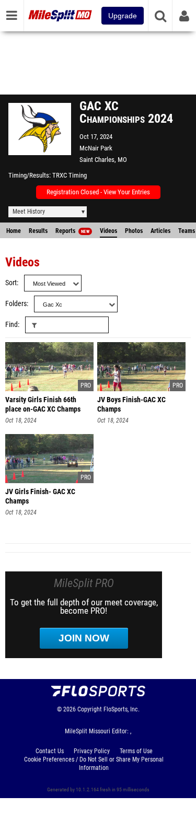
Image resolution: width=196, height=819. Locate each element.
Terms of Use (136, 751)
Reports (72, 231)
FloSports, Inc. (121, 709)
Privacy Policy (92, 751)
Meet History (29, 211)
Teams (186, 231)
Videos (108, 231)
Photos (134, 231)
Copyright (89, 709)
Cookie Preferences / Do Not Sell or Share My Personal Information (94, 763)
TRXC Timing (69, 175)
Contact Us (50, 751)
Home (13, 231)
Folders (16, 303)
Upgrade (122, 15)
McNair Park (95, 148)
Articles (160, 231)
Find (11, 324)
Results (38, 231)
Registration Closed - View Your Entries (98, 192)
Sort (11, 282)
